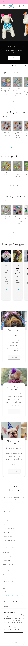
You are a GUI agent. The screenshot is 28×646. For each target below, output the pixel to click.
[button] (4, 6)
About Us (6, 516)
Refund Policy (7, 560)
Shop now (14, 57)
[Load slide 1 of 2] (13, 65)
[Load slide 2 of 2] (15, 65)
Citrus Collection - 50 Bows (6, 173)
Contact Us (6, 552)
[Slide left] (10, 101)
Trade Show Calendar (9, 540)
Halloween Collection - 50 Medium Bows (6, 134)
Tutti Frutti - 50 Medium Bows (6, 217)
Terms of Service (8, 564)
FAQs (4, 524)
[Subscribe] (23, 505)
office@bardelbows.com (10, 595)
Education (6, 520)
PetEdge (5, 606)
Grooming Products (8, 536)
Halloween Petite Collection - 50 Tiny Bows (17, 134)
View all (14, 104)
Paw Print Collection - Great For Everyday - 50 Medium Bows (17, 219)
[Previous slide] (10, 65)
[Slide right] (17, 101)
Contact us (14, 471)
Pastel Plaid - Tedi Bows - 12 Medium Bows (6, 90)
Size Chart (6, 532)
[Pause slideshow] (26, 65)
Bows (6, 265)
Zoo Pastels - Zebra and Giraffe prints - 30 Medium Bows (17, 91)
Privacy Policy (16, 629)
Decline (13, 638)
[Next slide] (18, 65)
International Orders (9, 528)
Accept (13, 634)
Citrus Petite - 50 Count (17, 173)
